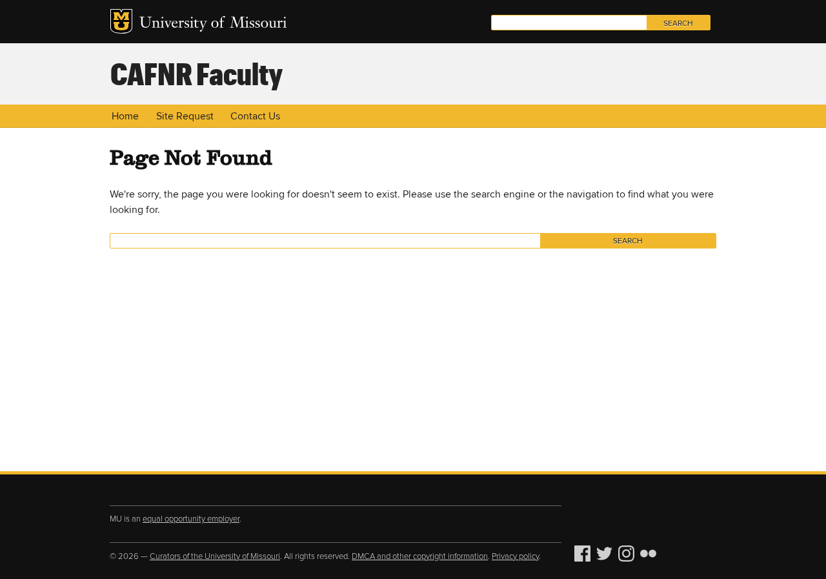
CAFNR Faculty (196, 73)
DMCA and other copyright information (420, 556)
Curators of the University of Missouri (215, 556)
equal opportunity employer (191, 519)
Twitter (606, 553)
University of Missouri (213, 24)
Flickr (650, 553)
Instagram (628, 553)
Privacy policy (515, 556)
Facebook (584, 553)
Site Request (185, 116)
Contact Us (255, 116)
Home (125, 116)
